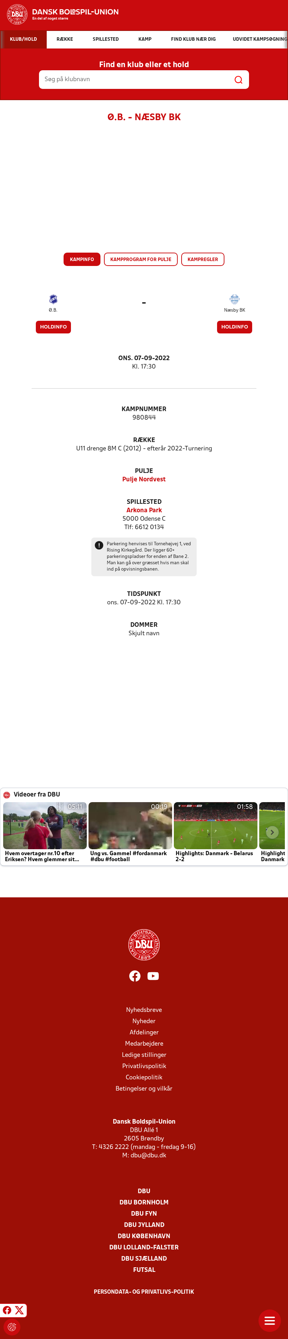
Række (144, 440)
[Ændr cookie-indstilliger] (12, 1327)
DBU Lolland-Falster (144, 1248)
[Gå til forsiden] (59, 14)
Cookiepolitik (144, 1078)
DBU (144, 1192)
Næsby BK (234, 310)
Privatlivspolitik (144, 1067)
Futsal (144, 1270)
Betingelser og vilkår (144, 1089)
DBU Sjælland (144, 1259)
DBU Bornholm (144, 1203)
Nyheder (144, 1022)
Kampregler (203, 260)
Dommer (144, 625)
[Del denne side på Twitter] (19, 1311)
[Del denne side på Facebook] (7, 1311)
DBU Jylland (144, 1225)
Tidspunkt (144, 594)
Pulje (144, 471)
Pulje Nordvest (144, 480)
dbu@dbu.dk (148, 1156)
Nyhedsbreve (144, 1010)
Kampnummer (144, 409)
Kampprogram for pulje (140, 260)
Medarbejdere (144, 1044)
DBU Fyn (144, 1214)
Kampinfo (82, 260)
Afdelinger (144, 1033)
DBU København (144, 1237)
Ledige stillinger (144, 1055)
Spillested (144, 502)
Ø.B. (53, 310)
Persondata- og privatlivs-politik (144, 1292)
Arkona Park (144, 511)
